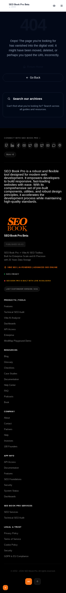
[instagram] (36, 145)
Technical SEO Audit (14, 312)
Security (8, 485)
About (7, 418)
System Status (11, 490)
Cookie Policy (11, 545)
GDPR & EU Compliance (16, 556)
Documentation (11, 379)
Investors (8, 441)
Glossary (8, 362)
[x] (30, 145)
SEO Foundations (12, 479)
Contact (8, 423)
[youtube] (24, 145)
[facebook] (18, 145)
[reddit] (53, 145)
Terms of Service (12, 539)
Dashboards (10, 323)
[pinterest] (59, 145)
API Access (10, 329)
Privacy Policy (11, 533)
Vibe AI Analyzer (12, 318)
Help (6, 435)
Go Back (35, 77)
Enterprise (9, 335)
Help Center (10, 385)
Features (8, 306)
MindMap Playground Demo (17, 341)
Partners (8, 429)
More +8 (10, 154)
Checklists (9, 368)
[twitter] (42, 145)
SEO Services (11, 512)
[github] (6, 145)
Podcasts (8, 396)
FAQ (6, 391)
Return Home (35, 66)
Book (6, 402)
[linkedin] (12, 145)
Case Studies (10, 373)
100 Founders (10, 446)
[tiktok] (48, 145)
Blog (6, 356)
